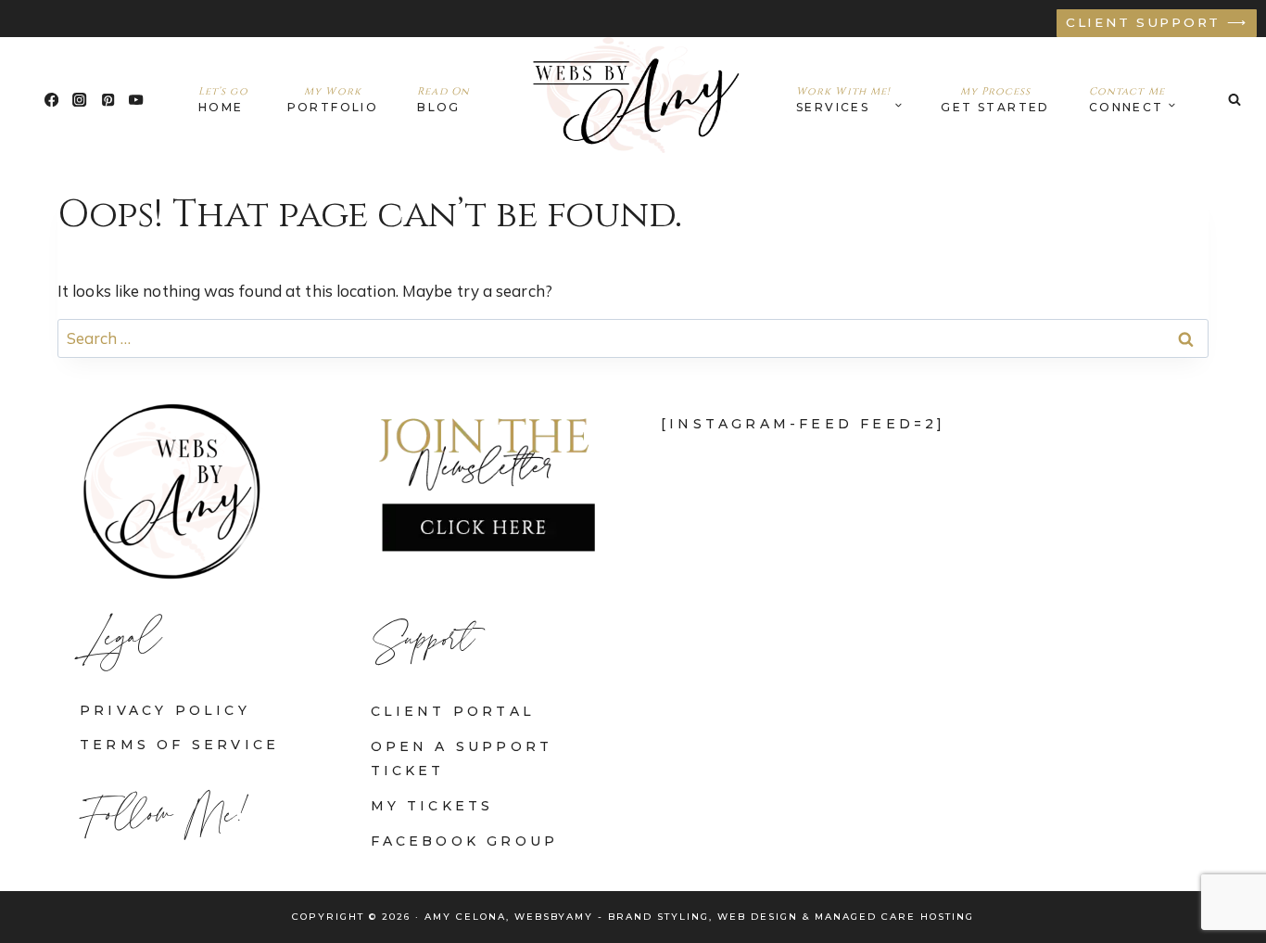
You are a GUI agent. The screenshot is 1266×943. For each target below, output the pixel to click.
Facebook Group (465, 841)
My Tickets (432, 805)
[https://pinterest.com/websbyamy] (108, 99)
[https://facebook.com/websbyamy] (51, 99)
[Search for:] (633, 338)
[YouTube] (136, 99)
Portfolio (333, 99)
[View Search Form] (1234, 99)
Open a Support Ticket (462, 758)
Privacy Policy (165, 710)
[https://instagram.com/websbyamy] (80, 99)
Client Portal (453, 711)
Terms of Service (179, 744)
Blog (443, 99)
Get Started (995, 99)
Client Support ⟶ (1157, 22)
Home (223, 99)
